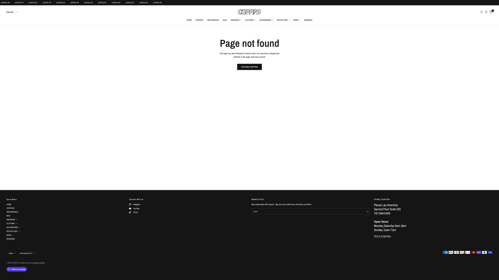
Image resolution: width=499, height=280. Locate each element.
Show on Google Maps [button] (382, 236)
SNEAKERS (235, 20)
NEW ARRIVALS (213, 20)
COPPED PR (16, 3)
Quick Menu (11, 199)
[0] (491, 12)
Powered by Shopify (38, 263)
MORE (296, 20)
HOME (189, 20)
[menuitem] (189, 20)
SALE (225, 20)
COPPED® (199, 20)
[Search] (486, 12)
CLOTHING (249, 20)
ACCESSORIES (265, 20)
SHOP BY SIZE (282, 20)
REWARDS (308, 20)
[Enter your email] (367, 212)
